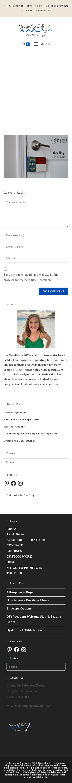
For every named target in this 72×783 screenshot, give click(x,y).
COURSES (14, 551)
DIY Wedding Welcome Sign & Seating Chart (30, 433)
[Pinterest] (7, 483)
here (55, 384)
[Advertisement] (36, 87)
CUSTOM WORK (19, 556)
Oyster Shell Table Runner (19, 440)
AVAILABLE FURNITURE (26, 540)
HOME (12, 562)
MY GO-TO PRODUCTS (24, 567)
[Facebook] (13, 483)
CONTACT (15, 545)
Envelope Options (14, 426)
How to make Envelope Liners (21, 419)
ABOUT (12, 528)
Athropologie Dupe (15, 412)
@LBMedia (42, 777)
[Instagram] (20, 483)
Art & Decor (15, 534)
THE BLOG (15, 573)
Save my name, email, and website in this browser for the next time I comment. (31, 277)
